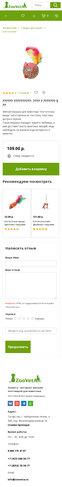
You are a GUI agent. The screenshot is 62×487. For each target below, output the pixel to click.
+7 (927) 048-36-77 (19, 458)
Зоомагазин (10, 28)
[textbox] (41, 5)
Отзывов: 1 (24, 93)
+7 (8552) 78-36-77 (19, 465)
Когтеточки (9, 31)
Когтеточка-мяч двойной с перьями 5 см (43, 224)
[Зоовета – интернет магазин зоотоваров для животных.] (31, 378)
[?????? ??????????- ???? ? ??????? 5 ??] (31, 62)
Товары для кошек (32, 28)
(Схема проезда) (18, 425)
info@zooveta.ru (18, 479)
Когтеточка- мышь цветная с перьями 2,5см (14, 224)
